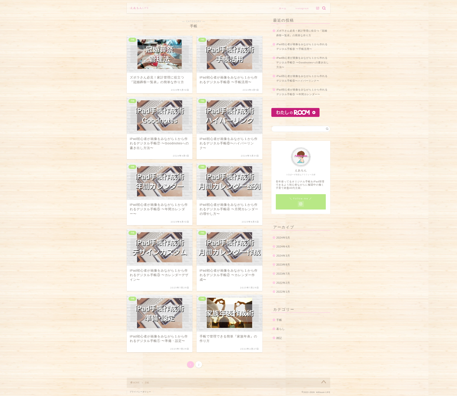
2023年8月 (283, 264)
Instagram (302, 8)
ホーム (283, 8)
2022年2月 (283, 282)
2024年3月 (283, 255)
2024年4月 (283, 246)
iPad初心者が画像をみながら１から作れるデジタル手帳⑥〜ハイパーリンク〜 (302, 78)
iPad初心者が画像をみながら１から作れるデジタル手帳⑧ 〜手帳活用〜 (302, 46)
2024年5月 (283, 237)
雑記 (279, 337)
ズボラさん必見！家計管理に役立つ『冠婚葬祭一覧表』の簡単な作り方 (301, 33)
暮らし (280, 328)
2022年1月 (283, 291)
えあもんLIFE (139, 7)
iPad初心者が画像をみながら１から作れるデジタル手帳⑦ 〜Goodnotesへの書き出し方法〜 (302, 62)
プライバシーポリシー (140, 392)
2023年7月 (283, 273)
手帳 (279, 319)
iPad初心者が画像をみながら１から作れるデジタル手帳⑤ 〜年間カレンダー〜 (302, 92)
